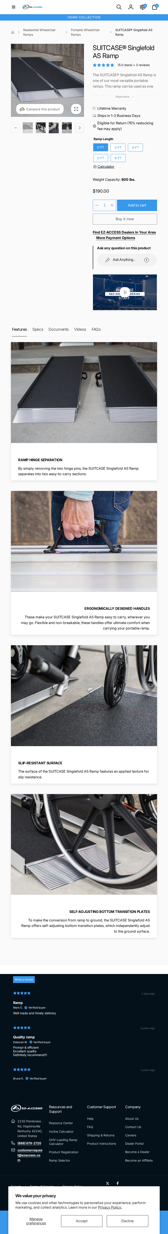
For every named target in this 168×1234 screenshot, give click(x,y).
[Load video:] (125, 292)
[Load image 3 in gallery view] (54, 127)
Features (19, 329)
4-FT (135, 147)
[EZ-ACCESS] (27, 1110)
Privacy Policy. (110, 1207)
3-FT (117, 147)
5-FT (100, 158)
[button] (13, 7)
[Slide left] (15, 127)
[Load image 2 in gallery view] (41, 127)
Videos (80, 329)
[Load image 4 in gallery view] (67, 127)
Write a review (24, 979)
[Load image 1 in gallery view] (28, 127)
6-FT (118, 158)
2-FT (100, 147)
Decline (127, 1221)
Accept (82, 1221)
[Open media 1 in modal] (47, 80)
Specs (37, 329)
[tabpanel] (84, 1038)
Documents (59, 329)
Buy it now (125, 219)
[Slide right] (79, 127)
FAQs (96, 329)
